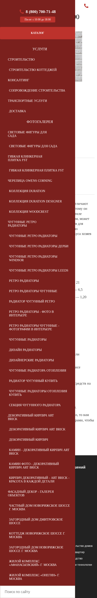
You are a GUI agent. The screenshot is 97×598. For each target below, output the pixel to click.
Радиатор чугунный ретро (32, 301)
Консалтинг (18, 80)
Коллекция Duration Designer (35, 201)
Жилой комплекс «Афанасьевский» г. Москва (33, 563)
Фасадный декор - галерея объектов (31, 493)
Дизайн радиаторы (25, 350)
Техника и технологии (78, 564)
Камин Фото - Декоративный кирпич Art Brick (34, 465)
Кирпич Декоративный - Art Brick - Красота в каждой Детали (39, 479)
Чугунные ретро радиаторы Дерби (38, 246)
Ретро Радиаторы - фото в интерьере (31, 313)
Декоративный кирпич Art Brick (31, 417)
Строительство (21, 59)
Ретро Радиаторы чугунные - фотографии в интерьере (34, 327)
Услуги (39, 49)
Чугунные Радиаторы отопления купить (38, 393)
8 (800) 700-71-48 (41, 11)
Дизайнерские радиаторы (31, 360)
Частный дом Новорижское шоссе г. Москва (39, 507)
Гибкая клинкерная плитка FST (25, 158)
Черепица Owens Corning (30, 180)
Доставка (17, 111)
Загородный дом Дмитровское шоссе (36, 521)
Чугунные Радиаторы (27, 339)
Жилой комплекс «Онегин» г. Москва (34, 577)
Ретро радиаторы (24, 281)
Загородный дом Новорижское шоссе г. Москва (36, 549)
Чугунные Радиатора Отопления (37, 370)
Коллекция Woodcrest (29, 211)
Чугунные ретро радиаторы (22, 223)
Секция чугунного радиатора (35, 405)
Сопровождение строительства (37, 90)
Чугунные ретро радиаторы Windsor (33, 258)
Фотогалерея (40, 122)
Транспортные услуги (27, 101)
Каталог (37, 33)
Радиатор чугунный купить (33, 381)
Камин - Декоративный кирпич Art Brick (39, 451)
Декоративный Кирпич (28, 439)
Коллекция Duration (27, 191)
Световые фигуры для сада (27, 134)
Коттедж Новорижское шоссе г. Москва (37, 535)
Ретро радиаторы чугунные (33, 291)
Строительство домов (78, 546)
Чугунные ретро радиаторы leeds (38, 270)
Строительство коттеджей (33, 70)
